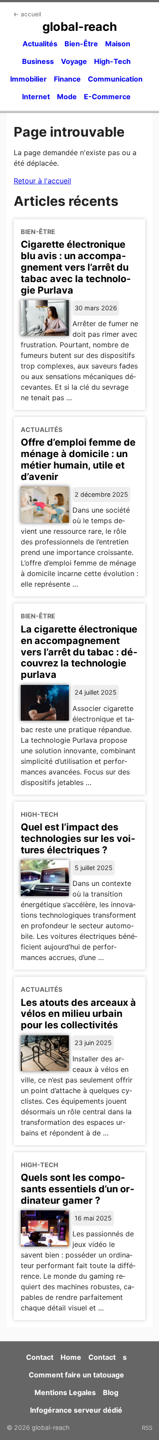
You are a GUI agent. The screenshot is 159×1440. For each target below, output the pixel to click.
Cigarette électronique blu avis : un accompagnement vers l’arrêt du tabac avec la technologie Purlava (76, 267)
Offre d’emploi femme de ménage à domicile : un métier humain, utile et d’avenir (78, 459)
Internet (36, 96)
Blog (110, 1392)
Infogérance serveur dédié (76, 1410)
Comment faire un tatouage (76, 1374)
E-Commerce (107, 96)
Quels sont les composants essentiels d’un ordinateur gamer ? (77, 1189)
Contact (39, 1357)
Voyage (74, 61)
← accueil (27, 14)
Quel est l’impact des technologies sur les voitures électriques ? (78, 838)
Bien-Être (81, 43)
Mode (67, 96)
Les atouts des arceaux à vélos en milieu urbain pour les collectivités (78, 1014)
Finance (67, 78)
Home (71, 1357)
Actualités (40, 43)
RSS (147, 1427)
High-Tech (112, 61)
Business (38, 61)
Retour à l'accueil (42, 180)
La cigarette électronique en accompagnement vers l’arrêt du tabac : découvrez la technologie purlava (79, 652)
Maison (117, 43)
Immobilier (28, 78)
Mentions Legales (65, 1392)
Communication (115, 78)
